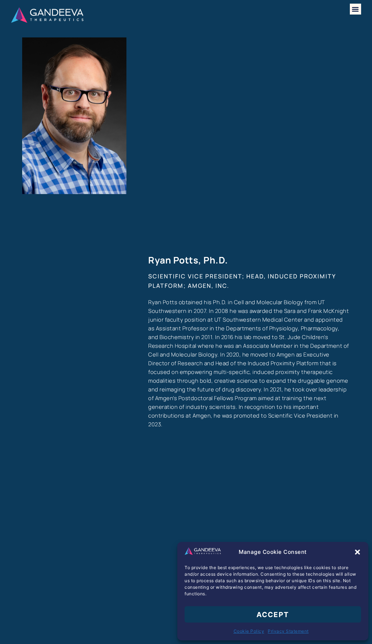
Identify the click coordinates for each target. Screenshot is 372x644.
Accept (272, 614)
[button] (357, 552)
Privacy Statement (288, 631)
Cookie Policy (249, 631)
